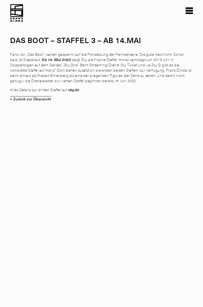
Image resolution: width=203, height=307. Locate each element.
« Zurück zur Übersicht (30, 99)
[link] (16, 15)
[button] (189, 10)
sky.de (73, 89)
